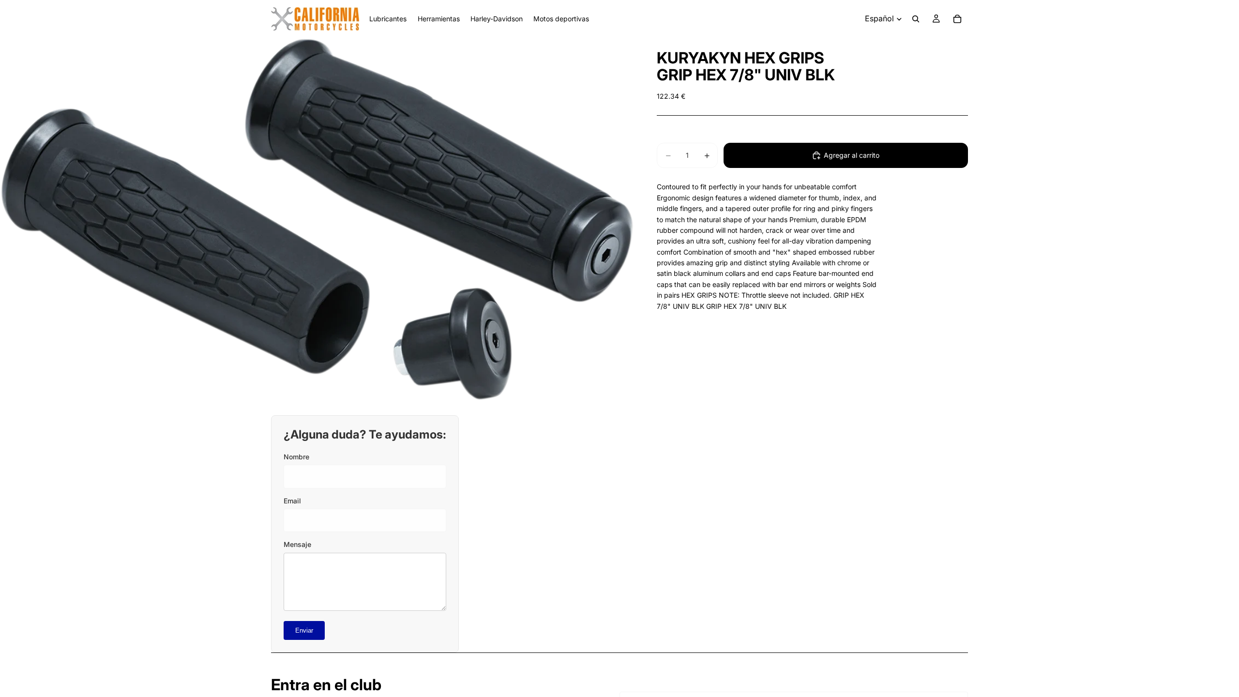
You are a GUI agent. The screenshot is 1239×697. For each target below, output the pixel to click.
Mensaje (297, 544)
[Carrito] (957, 19)
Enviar (304, 630)
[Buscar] (915, 19)
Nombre (296, 457)
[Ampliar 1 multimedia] (317, 219)
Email (292, 501)
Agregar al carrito (851, 155)
